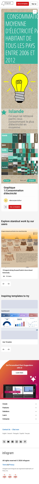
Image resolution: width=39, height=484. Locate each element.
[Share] (6, 207)
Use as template (22, 3)
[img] (6, 138)
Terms (4, 465)
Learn (4, 415)
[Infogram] (7, 3)
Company (5, 419)
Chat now (15, 429)
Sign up (34, 4)
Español (22, 433)
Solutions (5, 411)
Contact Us (6, 429)
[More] (35, 12)
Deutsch (9, 433)
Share (7, 180)
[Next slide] (8, 284)
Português (16, 433)
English (4, 433)
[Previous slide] (4, 284)
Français (27, 433)
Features (5, 408)
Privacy (11, 465)
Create (4, 404)
